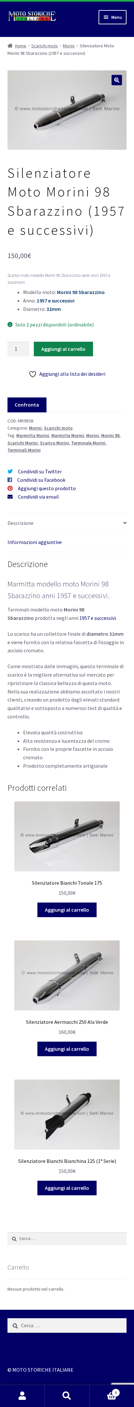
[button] (117, 80)
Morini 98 (110, 435)
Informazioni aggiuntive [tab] (34, 542)
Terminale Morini (88, 443)
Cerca (67, 1396)
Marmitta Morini (32, 435)
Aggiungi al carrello (63, 349)
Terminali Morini (24, 450)
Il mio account (22, 1396)
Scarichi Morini (22, 443)
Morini (68, 46)
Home (20, 46)
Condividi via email (38, 496)
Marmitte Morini (67, 435)
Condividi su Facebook (41, 480)
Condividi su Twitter (40, 471)
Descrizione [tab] (20, 523)
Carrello (103, 1390)
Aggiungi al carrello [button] (67, 909)
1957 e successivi (97, 618)
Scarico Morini (54, 443)
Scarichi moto (44, 46)
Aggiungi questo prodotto (47, 488)
